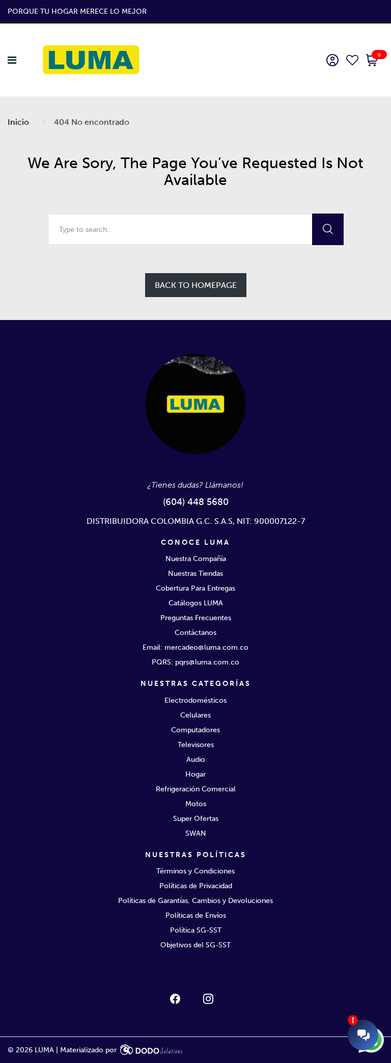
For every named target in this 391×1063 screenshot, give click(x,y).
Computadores (195, 730)
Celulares (195, 715)
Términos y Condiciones (195, 871)
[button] (372, 61)
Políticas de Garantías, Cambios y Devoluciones (195, 900)
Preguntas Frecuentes (195, 618)
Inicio (18, 122)
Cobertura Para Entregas (195, 588)
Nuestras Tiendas (195, 573)
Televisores (196, 744)
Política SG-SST (195, 930)
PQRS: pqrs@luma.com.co (195, 662)
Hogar (195, 774)
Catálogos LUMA (196, 603)
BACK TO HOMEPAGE (196, 285)
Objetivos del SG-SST (195, 945)
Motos (195, 804)
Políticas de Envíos (195, 915)
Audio (195, 759)
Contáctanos (195, 632)
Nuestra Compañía (195, 558)
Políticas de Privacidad (195, 886)
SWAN (195, 833)
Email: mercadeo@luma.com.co (195, 647)
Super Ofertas (195, 818)
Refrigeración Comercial (196, 789)
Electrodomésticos (195, 700)
